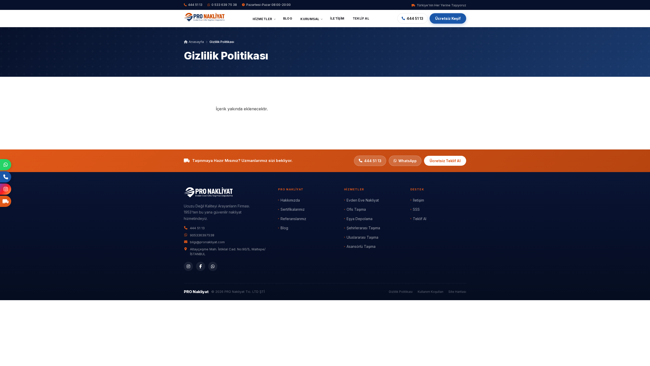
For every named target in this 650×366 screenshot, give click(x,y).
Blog (287, 18)
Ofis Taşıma (356, 209)
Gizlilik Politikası (401, 292)
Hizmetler (262, 19)
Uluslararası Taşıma (362, 237)
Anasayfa (196, 42)
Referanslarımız (293, 219)
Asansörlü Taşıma (361, 246)
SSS (416, 209)
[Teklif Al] (5, 201)
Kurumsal (309, 19)
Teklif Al (361, 18)
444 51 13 (195, 5)
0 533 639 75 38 (224, 5)
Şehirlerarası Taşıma (363, 228)
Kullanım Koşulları (430, 292)
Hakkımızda (290, 200)
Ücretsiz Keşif (448, 18)
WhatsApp (407, 161)
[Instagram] (188, 266)
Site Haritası (457, 292)
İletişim (337, 18)
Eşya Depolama (359, 219)
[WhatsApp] (212, 266)
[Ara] (5, 176)
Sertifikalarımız (293, 209)
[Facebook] (200, 266)
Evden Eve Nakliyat (363, 200)
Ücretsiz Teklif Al (445, 161)
